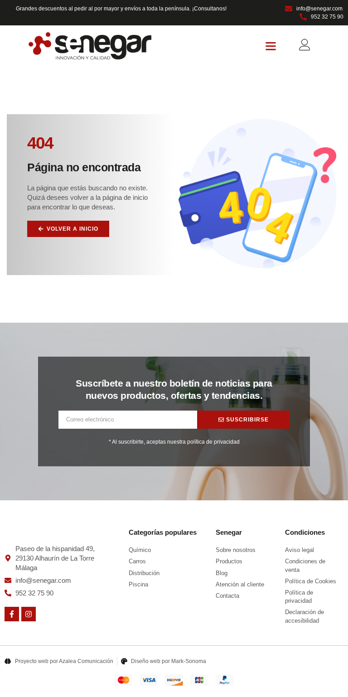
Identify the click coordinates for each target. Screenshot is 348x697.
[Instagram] (28, 614)
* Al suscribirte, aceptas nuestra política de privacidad (174, 442)
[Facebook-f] (12, 614)
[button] (271, 46)
